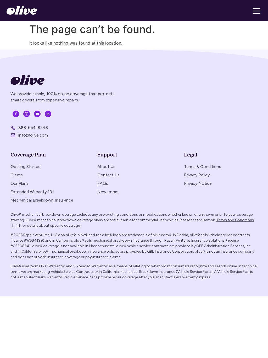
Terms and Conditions (235, 220)
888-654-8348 (33, 127)
